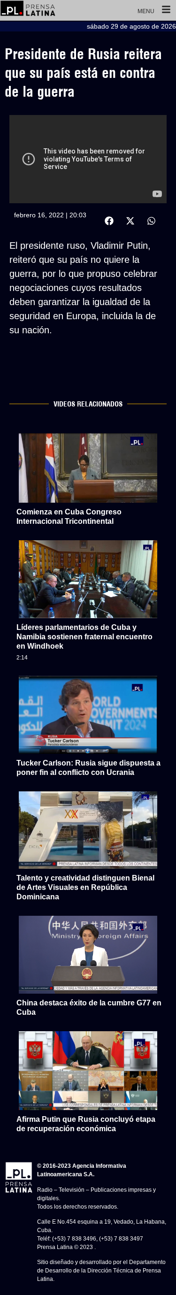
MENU (146, 11)
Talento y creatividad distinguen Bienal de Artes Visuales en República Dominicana (85, 887)
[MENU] (166, 10)
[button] (109, 220)
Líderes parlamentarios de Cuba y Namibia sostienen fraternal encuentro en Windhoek (84, 636)
